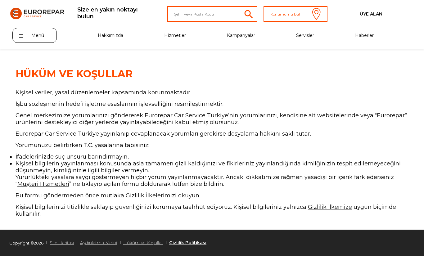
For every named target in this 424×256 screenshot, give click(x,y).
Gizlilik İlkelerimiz (150, 195)
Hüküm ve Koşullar (143, 242)
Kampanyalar (241, 35)
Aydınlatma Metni (98, 242)
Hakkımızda (110, 35)
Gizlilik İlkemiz (328, 207)
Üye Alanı (372, 14)
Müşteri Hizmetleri (43, 184)
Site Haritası (62, 242)
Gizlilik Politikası (187, 242)
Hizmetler (175, 35)
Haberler (364, 35)
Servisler (305, 35)
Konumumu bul (285, 14)
